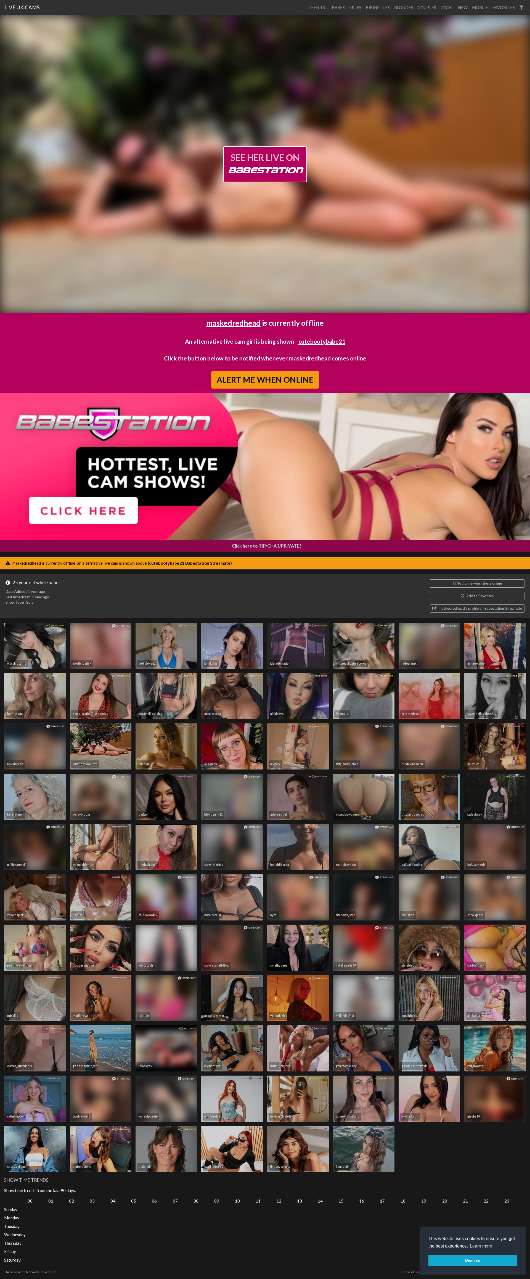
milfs (355, 7)
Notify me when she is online (479, 583)
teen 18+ (317, 7)
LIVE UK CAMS (22, 7)
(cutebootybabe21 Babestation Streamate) (190, 563)
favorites (503, 7)
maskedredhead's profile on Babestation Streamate (480, 608)
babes (338, 7)
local (447, 7)
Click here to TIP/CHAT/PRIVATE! (266, 546)
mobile (480, 7)
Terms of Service (413, 1272)
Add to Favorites (479, 596)
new (463, 7)
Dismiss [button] (472, 1260)
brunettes (378, 7)
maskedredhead (233, 322)
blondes (403, 7)
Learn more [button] (481, 1246)
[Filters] (521, 7)
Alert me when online (265, 379)
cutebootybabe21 (321, 341)
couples (427, 7)
